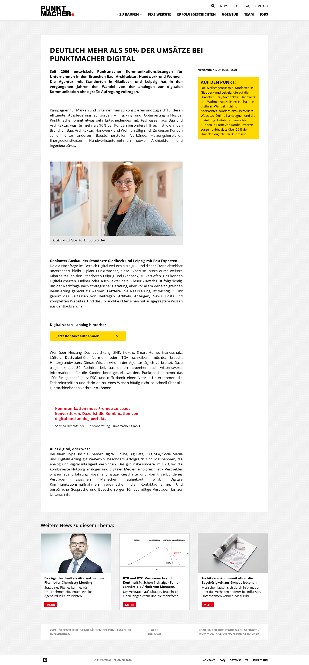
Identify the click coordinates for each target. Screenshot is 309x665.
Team (249, 14)
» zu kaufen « (129, 14)
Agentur (230, 14)
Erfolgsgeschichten (196, 14)
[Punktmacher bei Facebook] (45, 660)
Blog (236, 6)
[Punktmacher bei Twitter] (58, 660)
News (224, 6)
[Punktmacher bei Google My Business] (89, 660)
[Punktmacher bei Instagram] (51, 660)
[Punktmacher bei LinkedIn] (83, 660)
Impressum (260, 660)
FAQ (247, 6)
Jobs (264, 14)
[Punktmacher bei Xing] (77, 660)
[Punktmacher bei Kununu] (70, 660)
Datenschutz (239, 660)
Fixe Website (159, 14)
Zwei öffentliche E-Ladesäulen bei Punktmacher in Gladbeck (90, 632)
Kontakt (261, 6)
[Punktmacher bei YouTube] (64, 660)
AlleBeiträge (154, 632)
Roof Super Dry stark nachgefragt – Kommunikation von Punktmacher (228, 632)
